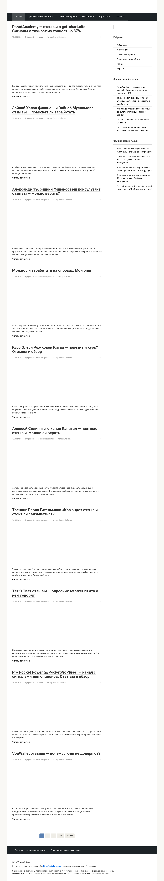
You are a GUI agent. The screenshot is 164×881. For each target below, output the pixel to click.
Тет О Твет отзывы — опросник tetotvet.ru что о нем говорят (55, 593)
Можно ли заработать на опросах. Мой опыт (52, 270)
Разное (120, 64)
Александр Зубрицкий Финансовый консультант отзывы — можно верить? (56, 191)
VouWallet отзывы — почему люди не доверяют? (56, 753)
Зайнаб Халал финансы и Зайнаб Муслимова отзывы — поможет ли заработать (53, 110)
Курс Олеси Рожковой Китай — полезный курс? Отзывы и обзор (55, 349)
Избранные (122, 45)
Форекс (120, 68)
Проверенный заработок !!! (40, 16)
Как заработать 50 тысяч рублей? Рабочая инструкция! (134, 159)
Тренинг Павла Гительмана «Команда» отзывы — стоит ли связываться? (57, 512)
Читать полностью (21, 96)
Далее (70, 836)
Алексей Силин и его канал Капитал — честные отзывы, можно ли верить (54, 430)
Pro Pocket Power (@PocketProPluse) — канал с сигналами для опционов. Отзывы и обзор (54, 674)
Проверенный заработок (43, 276)
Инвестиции (88, 16)
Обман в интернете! (68, 16)
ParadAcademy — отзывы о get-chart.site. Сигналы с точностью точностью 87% (49, 28)
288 (60, 836)
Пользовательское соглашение (65, 850)
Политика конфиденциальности (30, 850)
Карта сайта (104, 16)
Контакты (120, 16)
